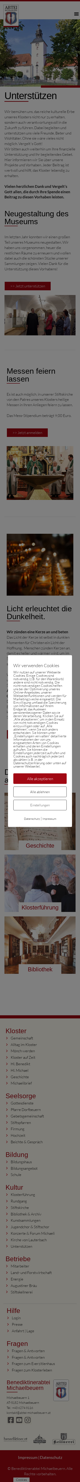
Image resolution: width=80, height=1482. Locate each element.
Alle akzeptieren (40, 778)
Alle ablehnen (40, 792)
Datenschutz (32, 818)
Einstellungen (40, 805)
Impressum (49, 818)
